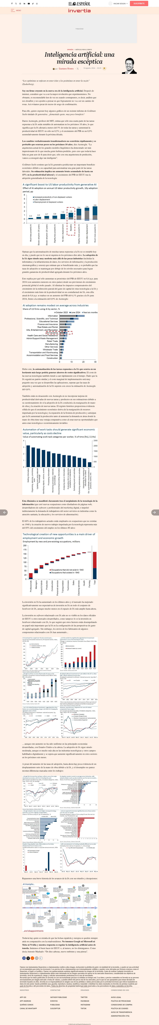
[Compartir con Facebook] (24, 958)
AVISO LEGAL (116, 997)
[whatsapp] (37, 3)
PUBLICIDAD (55, 1005)
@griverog (78, 69)
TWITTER (84, 997)
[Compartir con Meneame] (32, 958)
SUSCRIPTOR (55, 1008)
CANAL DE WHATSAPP (28, 1008)
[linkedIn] (24, 3)
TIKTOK (83, 1008)
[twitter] (16, 3)
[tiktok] (33, 3)
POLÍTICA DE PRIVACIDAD (121, 1001)
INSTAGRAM (85, 1005)
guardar (104, 68)
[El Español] (79, 3)
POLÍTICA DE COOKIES (119, 1008)
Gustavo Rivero (66, 68)
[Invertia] (79, 10)
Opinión (70, 49)
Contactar (55, 990)
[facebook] (12, 4)
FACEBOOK (85, 1001)
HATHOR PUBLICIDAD (58, 997)
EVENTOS (54, 1001)
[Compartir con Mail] (36, 958)
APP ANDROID (25, 1001)
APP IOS (23, 997)
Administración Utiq (120, 1016)
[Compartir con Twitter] (28, 958)
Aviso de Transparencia (121, 1012)
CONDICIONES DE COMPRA (121, 1005)
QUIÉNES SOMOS (26, 1005)
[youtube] (29, 4)
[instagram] (20, 4)
